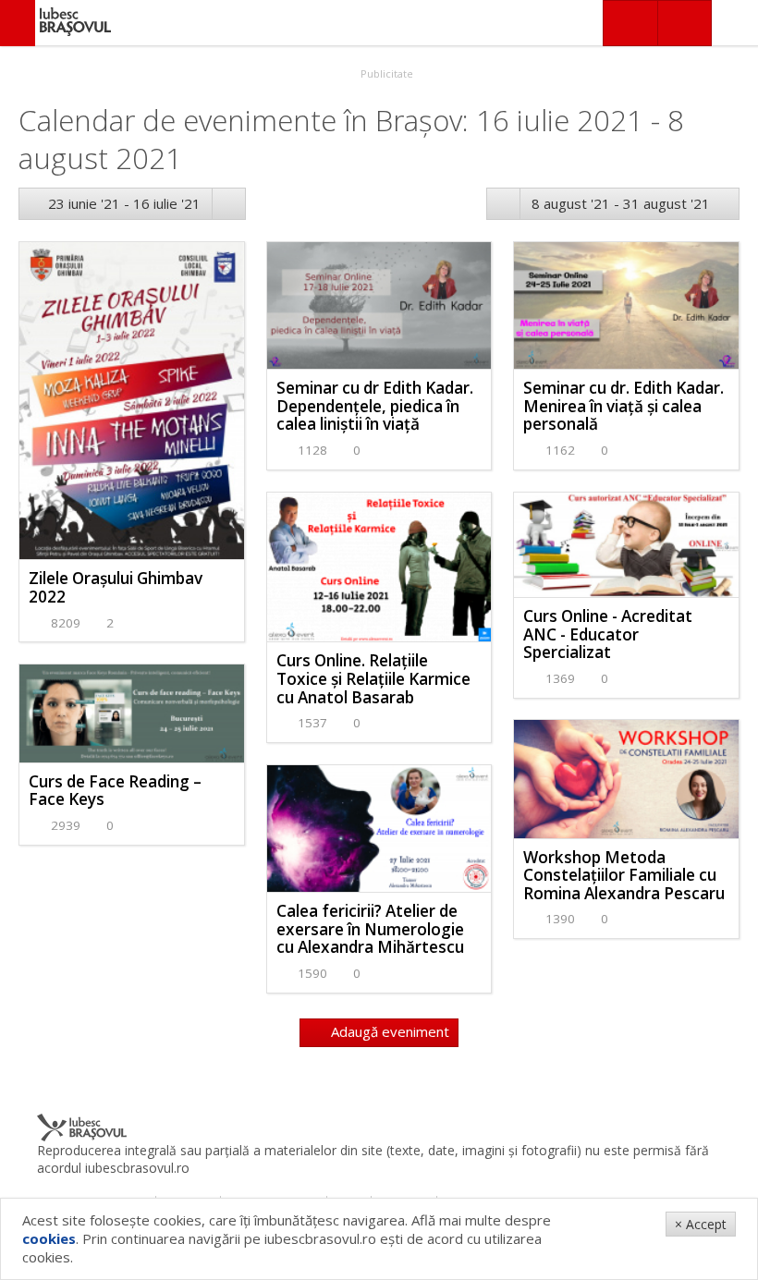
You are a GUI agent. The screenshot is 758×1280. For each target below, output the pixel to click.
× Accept (701, 1224)
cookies (49, 1238)
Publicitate (385, 73)
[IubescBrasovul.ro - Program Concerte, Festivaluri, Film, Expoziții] (17, 23)
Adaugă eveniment (388, 1031)
